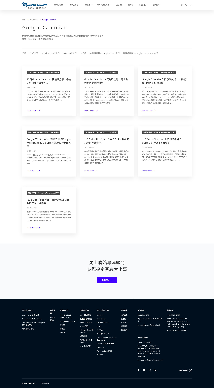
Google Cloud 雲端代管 (86, 331)
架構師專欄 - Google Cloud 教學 (105, 53)
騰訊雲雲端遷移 (86, 322)
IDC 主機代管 (85, 346)
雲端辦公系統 (27, 310)
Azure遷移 (84, 326)
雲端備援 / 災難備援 (86, 341)
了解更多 (124, 310)
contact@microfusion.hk (176, 330)
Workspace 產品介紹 (30, 315)
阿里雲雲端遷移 (86, 319)
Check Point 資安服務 (105, 343)
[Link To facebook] (139, 370)
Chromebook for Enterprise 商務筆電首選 (33, 323)
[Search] (186, 5)
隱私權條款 (45, 383)
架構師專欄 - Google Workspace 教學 (140, 53)
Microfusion (32, 383)
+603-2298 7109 (144, 342)
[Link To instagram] (150, 370)
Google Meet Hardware (32, 319)
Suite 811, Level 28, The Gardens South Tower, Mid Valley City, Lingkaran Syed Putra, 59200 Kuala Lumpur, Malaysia (149, 351)
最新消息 (142, 5)
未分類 (83, 53)
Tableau (100, 315)
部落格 (130, 5)
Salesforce (101, 319)
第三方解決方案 (103, 5)
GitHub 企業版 (102, 322)
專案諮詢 (105, 280)
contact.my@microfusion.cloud (150, 360)
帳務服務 (83, 336)
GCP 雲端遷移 (85, 315)
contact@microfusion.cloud (149, 325)
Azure (62, 332)
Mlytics (100, 354)
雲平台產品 (74, 5)
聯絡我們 (156, 5)
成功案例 (119, 5)
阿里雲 (62, 325)
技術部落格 (34, 19)
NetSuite (100, 347)
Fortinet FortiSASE (104, 351)
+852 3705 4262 (173, 315)
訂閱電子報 (183, 370)
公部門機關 (52, 319)
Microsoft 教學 (70, 53)
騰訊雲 (62, 329)
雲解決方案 (58, 5)
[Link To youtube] (144, 370)
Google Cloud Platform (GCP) (66, 316)
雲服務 (87, 5)
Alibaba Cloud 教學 (51, 53)
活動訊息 (124, 326)
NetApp (100, 330)
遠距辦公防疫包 (28, 329)
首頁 (24, 19)
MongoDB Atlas (103, 333)
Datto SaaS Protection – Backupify (106, 338)
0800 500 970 (143, 315)
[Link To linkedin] (155, 370)
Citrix (99, 326)
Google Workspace (67, 321)
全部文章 (34, 53)
